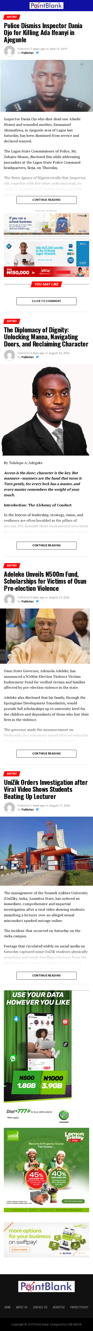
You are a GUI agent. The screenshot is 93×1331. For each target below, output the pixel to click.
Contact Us (40, 1307)
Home (8, 1307)
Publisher (27, 53)
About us (22, 1307)
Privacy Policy (79, 1307)
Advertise (59, 1307)
